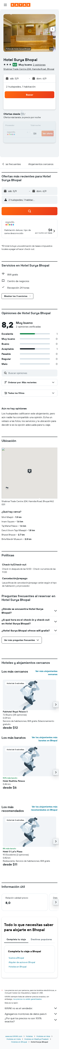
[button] (5, 4)
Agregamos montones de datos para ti (25, 1013)
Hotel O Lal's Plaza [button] (12, 851)
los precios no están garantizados (27, 999)
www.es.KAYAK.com (13, 1036)
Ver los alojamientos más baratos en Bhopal (44, 739)
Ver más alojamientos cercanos (46, 673)
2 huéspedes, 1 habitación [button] (21, 86)
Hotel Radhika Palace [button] (14, 781)
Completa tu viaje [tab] (16, 939)
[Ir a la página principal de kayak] (20, 5)
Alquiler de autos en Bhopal (22, 962)
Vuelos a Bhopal (16, 957)
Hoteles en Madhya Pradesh (36, 1039)
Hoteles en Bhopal (17, 966)
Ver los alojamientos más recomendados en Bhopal (44, 808)
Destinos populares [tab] (41, 939)
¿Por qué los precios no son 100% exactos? (23, 1020)
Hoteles (29, 1036)
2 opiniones (39, 64)
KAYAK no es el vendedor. (19, 1008)
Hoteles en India (14, 1039)
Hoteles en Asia (43, 1036)
